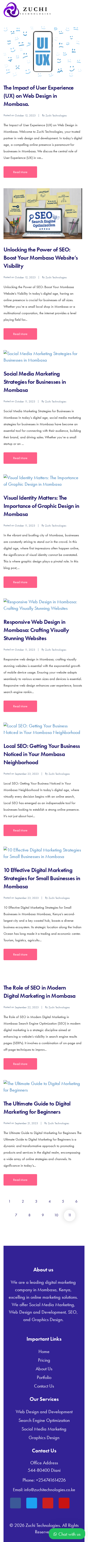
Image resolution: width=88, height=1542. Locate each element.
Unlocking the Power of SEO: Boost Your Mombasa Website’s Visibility (41, 258)
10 (56, 1215)
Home (44, 1351)
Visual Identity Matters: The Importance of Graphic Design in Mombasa (41, 506)
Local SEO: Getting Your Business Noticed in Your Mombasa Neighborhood (42, 754)
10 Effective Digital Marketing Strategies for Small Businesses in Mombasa (42, 878)
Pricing (44, 1360)
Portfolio (44, 1377)
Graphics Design (44, 1437)
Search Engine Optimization (44, 1420)
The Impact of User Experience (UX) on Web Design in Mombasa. (39, 96)
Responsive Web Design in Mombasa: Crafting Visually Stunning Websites (36, 630)
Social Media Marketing (44, 1429)
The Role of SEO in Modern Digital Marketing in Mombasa (39, 992)
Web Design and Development (44, 1412)
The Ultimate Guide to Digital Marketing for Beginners (37, 1108)
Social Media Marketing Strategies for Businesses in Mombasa (35, 382)
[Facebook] (15, 1503)
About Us (44, 1369)
